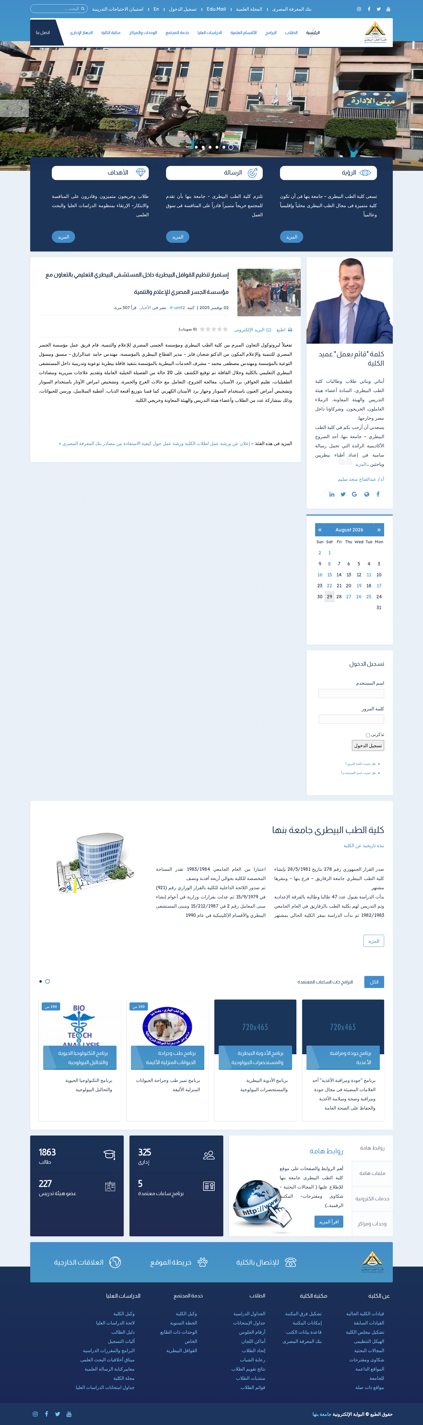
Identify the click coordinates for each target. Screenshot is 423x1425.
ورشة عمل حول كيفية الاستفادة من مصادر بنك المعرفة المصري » (121, 443)
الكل (374, 981)
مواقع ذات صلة (369, 1387)
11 (369, 575)
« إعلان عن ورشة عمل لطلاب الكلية (219, 443)
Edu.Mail (216, 9)
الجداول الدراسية (249, 1313)
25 (368, 596)
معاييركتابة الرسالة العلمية (110, 1369)
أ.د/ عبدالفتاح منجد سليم (361, 479)
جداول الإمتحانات (249, 1323)
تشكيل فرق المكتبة (303, 1313)
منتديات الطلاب (250, 1378)
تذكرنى (377, 734)
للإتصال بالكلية (257, 1262)
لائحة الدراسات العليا (115, 1323)
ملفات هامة (372, 1173)
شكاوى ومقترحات (366, 1359)
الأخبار (145, 307)
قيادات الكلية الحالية (365, 1313)
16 (319, 575)
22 (329, 585)
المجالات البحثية (369, 1350)
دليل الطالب (123, 1332)
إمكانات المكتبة (307, 1323)
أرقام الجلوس (252, 1332)
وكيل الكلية (186, 1313)
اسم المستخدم (370, 683)
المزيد (291, 237)
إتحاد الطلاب (253, 1350)
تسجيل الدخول (183, 9)
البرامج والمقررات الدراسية (109, 1350)
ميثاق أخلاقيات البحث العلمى (107, 1359)
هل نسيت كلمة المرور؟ (360, 764)
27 (348, 596)
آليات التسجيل (121, 1341)
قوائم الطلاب (253, 1387)
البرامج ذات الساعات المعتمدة (325, 981)
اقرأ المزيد (329, 1222)
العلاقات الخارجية (79, 1262)
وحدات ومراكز (372, 1224)
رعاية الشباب (252, 1359)
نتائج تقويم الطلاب (248, 1369)
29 (329, 596)
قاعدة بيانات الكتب (304, 1332)
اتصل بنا (43, 32)
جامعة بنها (322, 1414)
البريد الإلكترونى (249, 329)
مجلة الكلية (124, 1378)
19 (359, 585)
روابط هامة (372, 1148)
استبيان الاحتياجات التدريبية (117, 9)
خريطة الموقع (171, 1262)
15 (329, 575)
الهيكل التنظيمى (369, 1341)
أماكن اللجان (253, 1341)
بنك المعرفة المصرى (291, 9)
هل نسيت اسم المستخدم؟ (358, 773)
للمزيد (374, 941)
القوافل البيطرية (181, 1350)
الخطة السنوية (183, 1323)
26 (358, 596)
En (156, 9)
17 (379, 585)
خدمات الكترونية (372, 1198)
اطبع (281, 329)
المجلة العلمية (249, 9)
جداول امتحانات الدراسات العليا (105, 1387)
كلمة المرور (373, 708)
